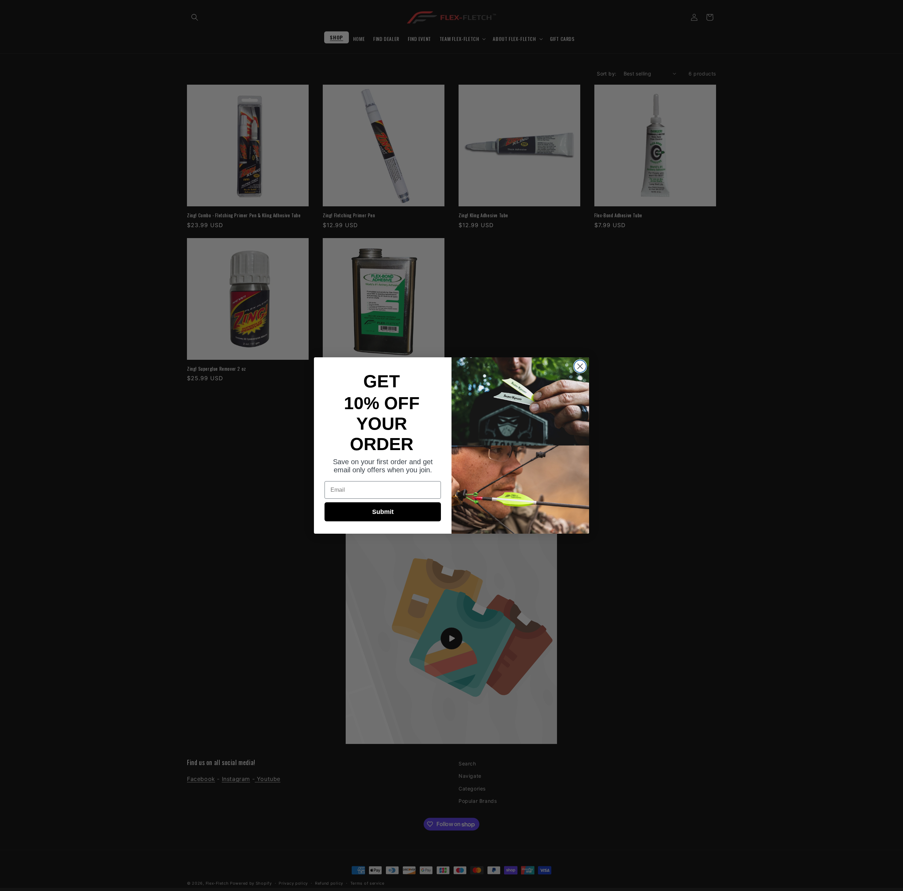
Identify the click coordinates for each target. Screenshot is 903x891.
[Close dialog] (580, 366)
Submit (383, 511)
